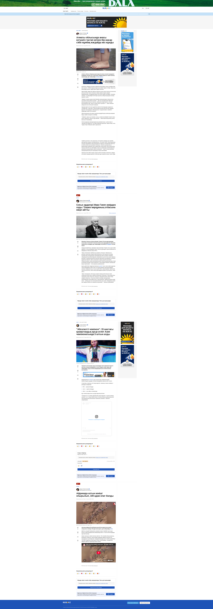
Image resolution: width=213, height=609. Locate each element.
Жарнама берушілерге (145, 602)
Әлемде (77, 486)
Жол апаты (86, 11)
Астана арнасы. (99, 76)
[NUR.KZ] (106, 8)
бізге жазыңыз (95, 286)
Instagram (111, 187)
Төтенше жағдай (80, 11)
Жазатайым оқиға (93, 11)
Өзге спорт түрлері (83, 322)
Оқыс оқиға (65, 11)
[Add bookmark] (78, 87)
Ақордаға (109, 244)
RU (142, 8)
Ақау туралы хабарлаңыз (133, 602)
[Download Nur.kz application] (106, 3)
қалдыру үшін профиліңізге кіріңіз (102, 176)
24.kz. (111, 528)
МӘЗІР (67, 8)
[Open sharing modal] (77, 83)
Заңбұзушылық (73, 11)
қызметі (101, 266)
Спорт (77, 322)
